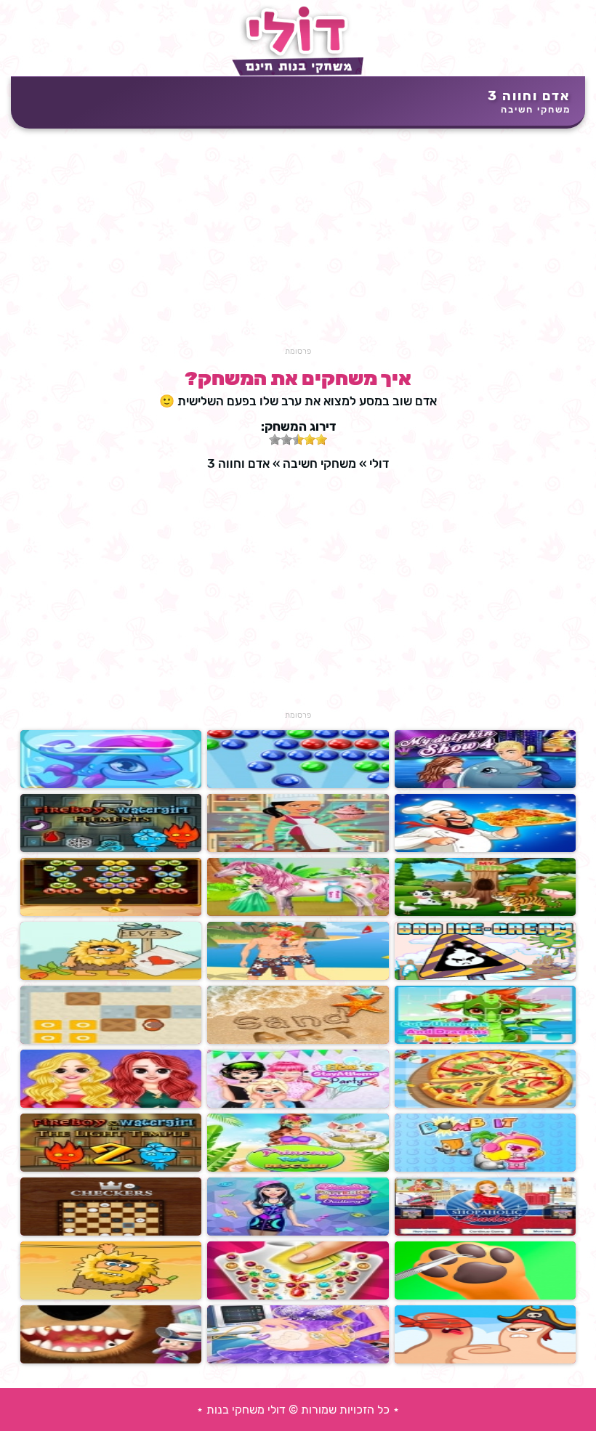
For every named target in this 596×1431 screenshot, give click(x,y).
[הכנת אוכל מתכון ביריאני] (485, 848)
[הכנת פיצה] (485, 1104)
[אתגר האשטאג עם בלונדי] (297, 1232)
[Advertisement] (298, 244)
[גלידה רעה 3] (485, 976)
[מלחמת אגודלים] (485, 1360)
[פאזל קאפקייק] (297, 848)
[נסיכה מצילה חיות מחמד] (297, 1168)
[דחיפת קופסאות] (110, 1040)
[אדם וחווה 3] (110, 976)
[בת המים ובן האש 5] (110, 848)
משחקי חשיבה (536, 109)
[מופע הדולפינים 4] (485, 784)
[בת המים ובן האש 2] (110, 1168)
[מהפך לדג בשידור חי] (110, 784)
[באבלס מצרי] (110, 912)
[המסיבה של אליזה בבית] (297, 1104)
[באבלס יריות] (297, 784)
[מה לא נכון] (485, 912)
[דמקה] (110, 1232)
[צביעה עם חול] (297, 1040)
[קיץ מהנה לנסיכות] (110, 1104)
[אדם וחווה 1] (110, 1296)
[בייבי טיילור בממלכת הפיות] (297, 912)
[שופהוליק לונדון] (485, 1232)
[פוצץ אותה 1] (485, 1168)
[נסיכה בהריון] (297, 1360)
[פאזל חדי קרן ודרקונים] (485, 1040)
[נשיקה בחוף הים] (297, 976)
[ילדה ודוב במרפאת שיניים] (110, 1360)
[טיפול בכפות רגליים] (485, 1296)
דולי (379, 463)
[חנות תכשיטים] (297, 1296)
